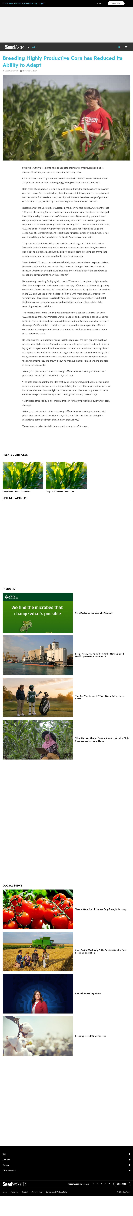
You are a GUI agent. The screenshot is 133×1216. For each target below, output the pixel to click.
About (5, 1192)
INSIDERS (9, 589)
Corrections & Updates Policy (57, 1192)
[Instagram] (101, 1183)
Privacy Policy (37, 1192)
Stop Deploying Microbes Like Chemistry (94, 612)
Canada (6, 1159)
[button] (126, 47)
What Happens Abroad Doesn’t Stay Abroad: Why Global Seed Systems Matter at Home (102, 739)
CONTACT (98, 4)
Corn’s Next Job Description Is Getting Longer (23, 3)
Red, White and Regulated (88, 993)
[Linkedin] (105, 1183)
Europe (6, 1165)
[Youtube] (109, 1183)
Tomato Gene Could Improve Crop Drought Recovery (100, 909)
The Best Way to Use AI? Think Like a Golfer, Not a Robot (99, 697)
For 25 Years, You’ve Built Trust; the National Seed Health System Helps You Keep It (99, 655)
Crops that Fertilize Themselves (17, 491)
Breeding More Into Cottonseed (90, 1035)
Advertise (14, 1192)
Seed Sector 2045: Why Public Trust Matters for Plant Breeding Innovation (100, 951)
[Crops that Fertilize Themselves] (23, 488)
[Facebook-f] (93, 1183)
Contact (25, 1192)
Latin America (9, 1170)
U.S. (33, 47)
